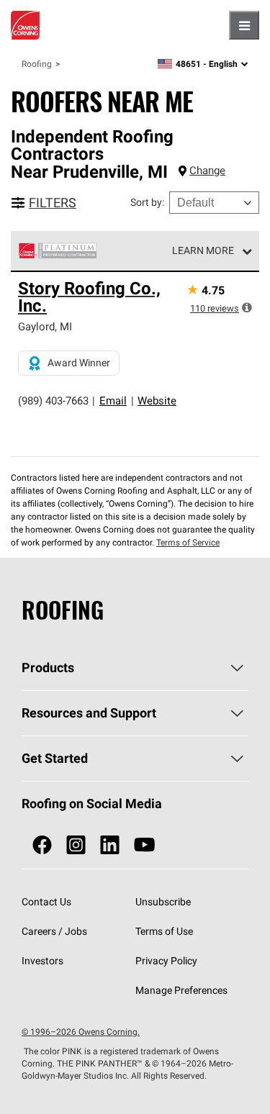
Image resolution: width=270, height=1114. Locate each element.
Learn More (203, 250)
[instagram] (76, 845)
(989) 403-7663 (53, 400)
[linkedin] (110, 845)
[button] (247, 307)
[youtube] (144, 845)
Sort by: (147, 202)
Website (157, 400)
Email (113, 400)
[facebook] (42, 845)
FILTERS (52, 202)
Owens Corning (25, 25)
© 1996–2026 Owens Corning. (81, 1031)
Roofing (37, 63)
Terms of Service (188, 542)
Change (207, 170)
